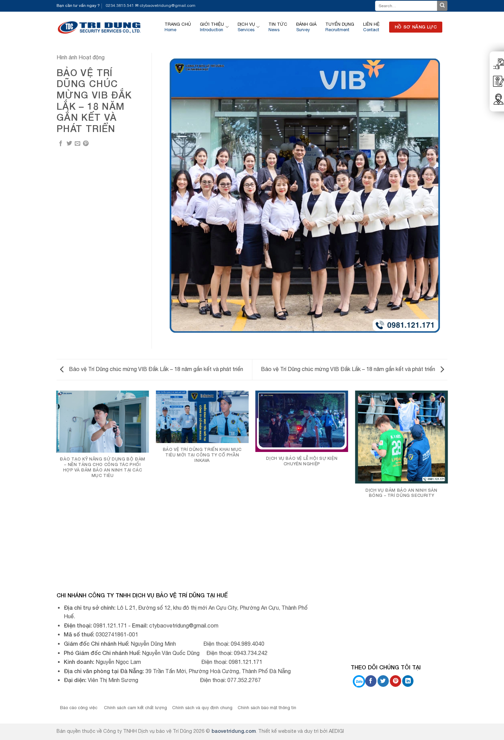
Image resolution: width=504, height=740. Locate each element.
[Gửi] (442, 6)
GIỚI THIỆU (212, 27)
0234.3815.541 (120, 5)
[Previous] (56, 481)
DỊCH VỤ (246, 27)
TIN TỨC (277, 27)
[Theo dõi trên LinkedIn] (407, 681)
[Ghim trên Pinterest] (85, 144)
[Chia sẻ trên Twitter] (69, 144)
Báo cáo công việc (79, 707)
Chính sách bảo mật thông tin (267, 707)
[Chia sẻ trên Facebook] (60, 144)
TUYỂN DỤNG (339, 27)
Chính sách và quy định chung (202, 707)
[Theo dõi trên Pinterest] (395, 681)
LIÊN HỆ (371, 27)
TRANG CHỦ (178, 27)
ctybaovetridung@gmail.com (167, 5)
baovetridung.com (234, 731)
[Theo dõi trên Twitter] (383, 681)
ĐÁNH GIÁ (306, 27)
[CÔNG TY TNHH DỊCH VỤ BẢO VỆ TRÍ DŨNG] (100, 27)
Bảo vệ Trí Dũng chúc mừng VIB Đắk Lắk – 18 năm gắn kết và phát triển (155, 369)
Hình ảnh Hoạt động (81, 57)
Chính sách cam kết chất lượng (135, 707)
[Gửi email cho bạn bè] (77, 144)
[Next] (447, 481)
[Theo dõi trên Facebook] (370, 681)
